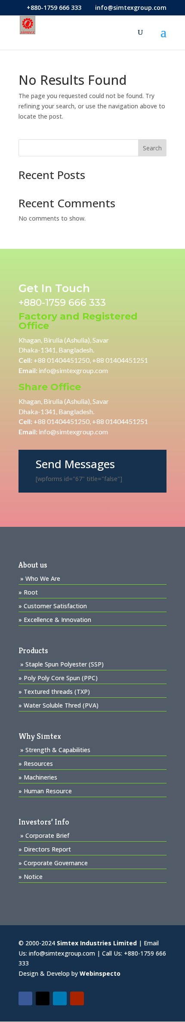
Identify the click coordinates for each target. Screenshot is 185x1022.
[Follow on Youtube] (77, 998)
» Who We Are (40, 578)
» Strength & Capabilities (55, 750)
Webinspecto (100, 973)
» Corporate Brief (44, 835)
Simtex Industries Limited (97, 943)
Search (152, 148)
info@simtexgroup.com (73, 370)
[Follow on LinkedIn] (60, 998)
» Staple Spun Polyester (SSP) (62, 664)
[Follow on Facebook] (25, 998)
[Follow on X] (42, 998)
